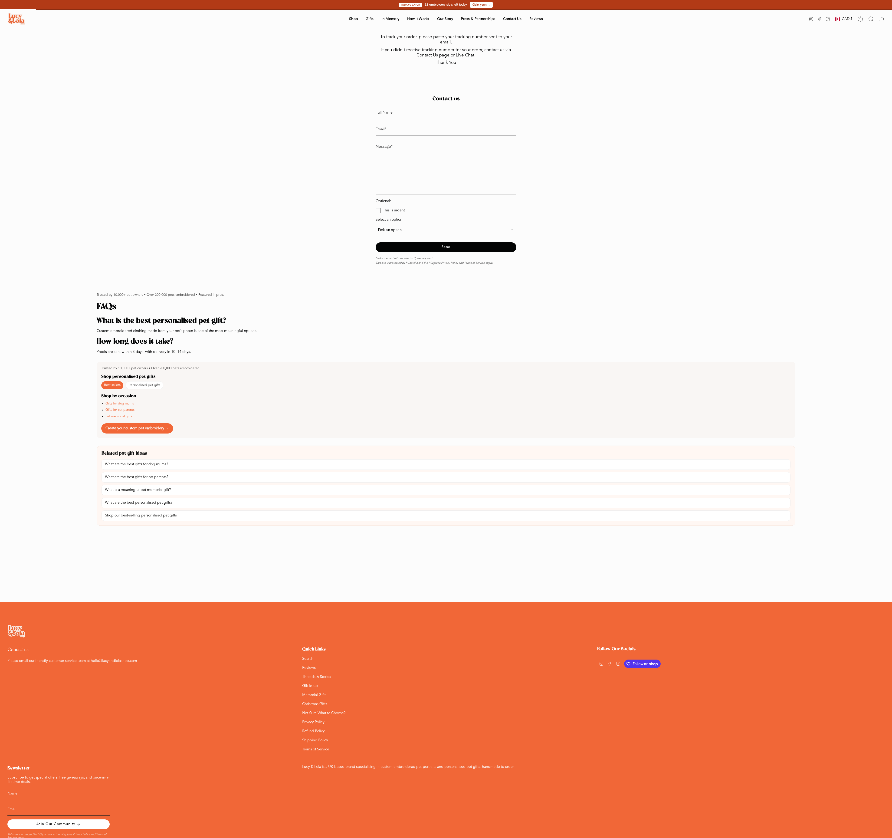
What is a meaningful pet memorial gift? (138, 490)
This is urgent (394, 210)
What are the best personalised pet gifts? (139, 503)
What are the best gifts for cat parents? (136, 477)
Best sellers (112, 385)
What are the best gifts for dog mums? (136, 464)
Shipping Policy (315, 740)
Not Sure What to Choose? (324, 713)
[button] (353, 19)
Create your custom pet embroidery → (137, 428)
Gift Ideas (310, 686)
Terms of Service (474, 263)
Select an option (389, 220)
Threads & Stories (316, 677)
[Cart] (881, 19)
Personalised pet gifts (144, 385)
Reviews (309, 668)
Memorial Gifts (314, 695)
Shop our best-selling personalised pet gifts (141, 515)
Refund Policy (313, 731)
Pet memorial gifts (118, 416)
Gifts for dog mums (119, 403)
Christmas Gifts (314, 704)
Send (446, 247)
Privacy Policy (449, 263)
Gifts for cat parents (119, 409)
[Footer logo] (16, 631)
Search (307, 659)
